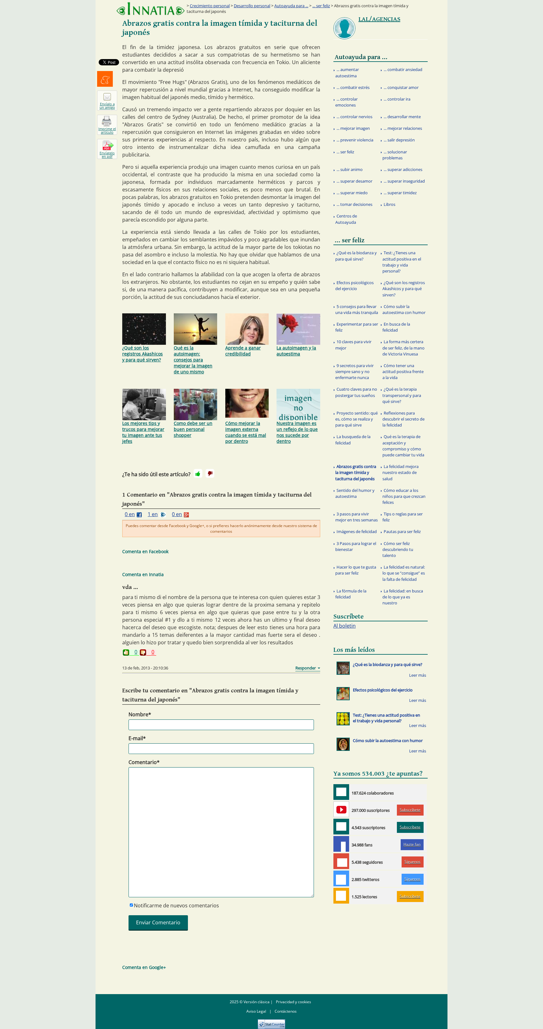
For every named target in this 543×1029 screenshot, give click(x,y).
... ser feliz (321, 5)
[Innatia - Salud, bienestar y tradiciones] (150, 9)
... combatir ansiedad (403, 69)
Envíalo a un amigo (107, 106)
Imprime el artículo (107, 130)
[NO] (210, 473)
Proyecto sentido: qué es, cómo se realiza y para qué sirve (356, 419)
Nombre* (140, 714)
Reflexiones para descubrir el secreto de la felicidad (403, 419)
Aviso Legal (256, 1011)
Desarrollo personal (252, 5)
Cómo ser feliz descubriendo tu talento (397, 549)
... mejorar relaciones (403, 128)
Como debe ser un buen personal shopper (193, 429)
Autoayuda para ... (291, 5)
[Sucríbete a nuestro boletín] (341, 826)
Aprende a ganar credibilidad (243, 351)
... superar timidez (400, 192)
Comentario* (144, 762)
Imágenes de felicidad (357, 531)
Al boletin (344, 625)
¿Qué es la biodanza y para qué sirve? (356, 255)
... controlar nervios (354, 116)
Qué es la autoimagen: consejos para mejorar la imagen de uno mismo (193, 360)
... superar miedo (352, 192)
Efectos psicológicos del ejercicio (354, 285)
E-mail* (137, 738)
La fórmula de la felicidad (350, 594)
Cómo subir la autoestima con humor (403, 309)
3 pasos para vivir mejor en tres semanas (356, 517)
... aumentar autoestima (347, 72)
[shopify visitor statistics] (271, 1022)
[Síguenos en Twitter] (341, 878)
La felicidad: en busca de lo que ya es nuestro (402, 597)
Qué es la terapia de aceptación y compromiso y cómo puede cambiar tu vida (403, 446)
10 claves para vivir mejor (353, 344)
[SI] (198, 473)
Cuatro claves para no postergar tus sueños (356, 392)
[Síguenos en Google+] (341, 861)
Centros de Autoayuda (346, 219)
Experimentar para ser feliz (356, 327)
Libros (389, 204)
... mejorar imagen (353, 128)
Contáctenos (286, 1011)
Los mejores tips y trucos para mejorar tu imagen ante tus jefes (143, 432)
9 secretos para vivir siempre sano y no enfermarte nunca (354, 371)
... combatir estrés (353, 87)
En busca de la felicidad (396, 327)
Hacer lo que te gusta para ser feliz (355, 570)
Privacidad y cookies (293, 1001)
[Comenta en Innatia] (341, 792)
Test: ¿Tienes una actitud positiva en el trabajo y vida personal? (401, 262)
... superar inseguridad (404, 181)
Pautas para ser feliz (402, 531)
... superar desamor (354, 181)
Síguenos (412, 861)
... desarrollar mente (402, 116)
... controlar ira (397, 99)
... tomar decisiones (354, 204)
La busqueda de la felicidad (352, 439)
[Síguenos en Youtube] (341, 809)
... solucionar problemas (394, 155)
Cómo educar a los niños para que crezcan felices (403, 496)
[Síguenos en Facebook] (341, 844)
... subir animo (350, 169)
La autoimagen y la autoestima (296, 351)
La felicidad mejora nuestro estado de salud (400, 472)
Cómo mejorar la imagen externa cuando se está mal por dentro (245, 432)
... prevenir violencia (355, 140)
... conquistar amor (401, 87)
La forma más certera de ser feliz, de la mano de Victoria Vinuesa (403, 347)
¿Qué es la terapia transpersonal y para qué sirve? (401, 395)
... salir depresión (399, 140)
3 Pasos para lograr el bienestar (355, 546)
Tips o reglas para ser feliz (402, 517)
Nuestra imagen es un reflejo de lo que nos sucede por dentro (297, 432)
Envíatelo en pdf (107, 155)
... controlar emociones (346, 102)
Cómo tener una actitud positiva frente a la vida (403, 371)
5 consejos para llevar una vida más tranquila (356, 309)
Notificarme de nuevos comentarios (176, 905)
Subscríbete (410, 809)
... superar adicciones (403, 169)
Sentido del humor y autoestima (355, 493)
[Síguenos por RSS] (341, 896)
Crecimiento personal (210, 5)
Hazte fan (411, 844)
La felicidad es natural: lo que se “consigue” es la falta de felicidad (403, 573)
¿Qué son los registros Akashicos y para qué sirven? (142, 354)
